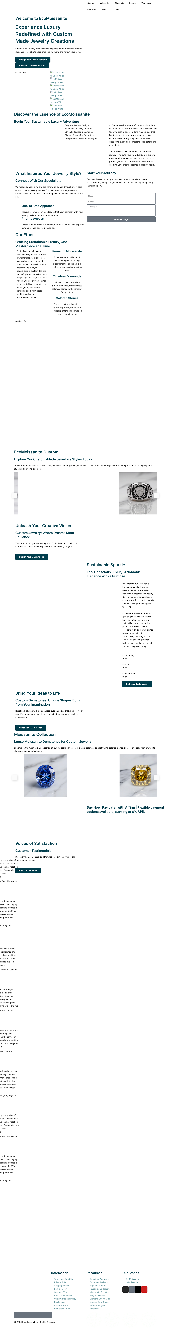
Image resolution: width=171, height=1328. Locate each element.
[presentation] (14, 495)
